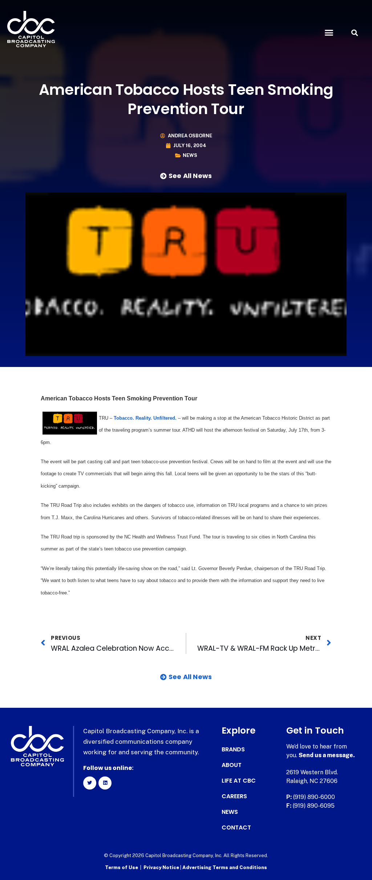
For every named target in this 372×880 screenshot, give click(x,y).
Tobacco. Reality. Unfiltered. (145, 418)
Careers (234, 796)
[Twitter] (89, 783)
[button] (329, 33)
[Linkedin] (105, 783)
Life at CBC (239, 780)
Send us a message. (327, 755)
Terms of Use (121, 867)
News (190, 155)
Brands (233, 749)
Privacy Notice (161, 867)
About (232, 765)
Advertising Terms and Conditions (224, 867)
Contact (236, 827)
